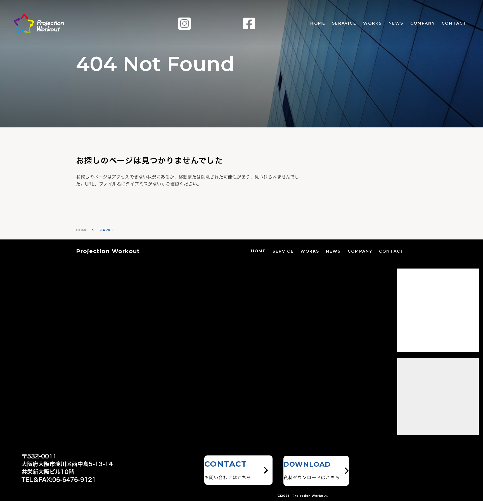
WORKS (372, 23)
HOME (317, 23)
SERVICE (283, 251)
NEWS (396, 23)
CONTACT (454, 23)
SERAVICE (344, 23)
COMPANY (422, 23)
